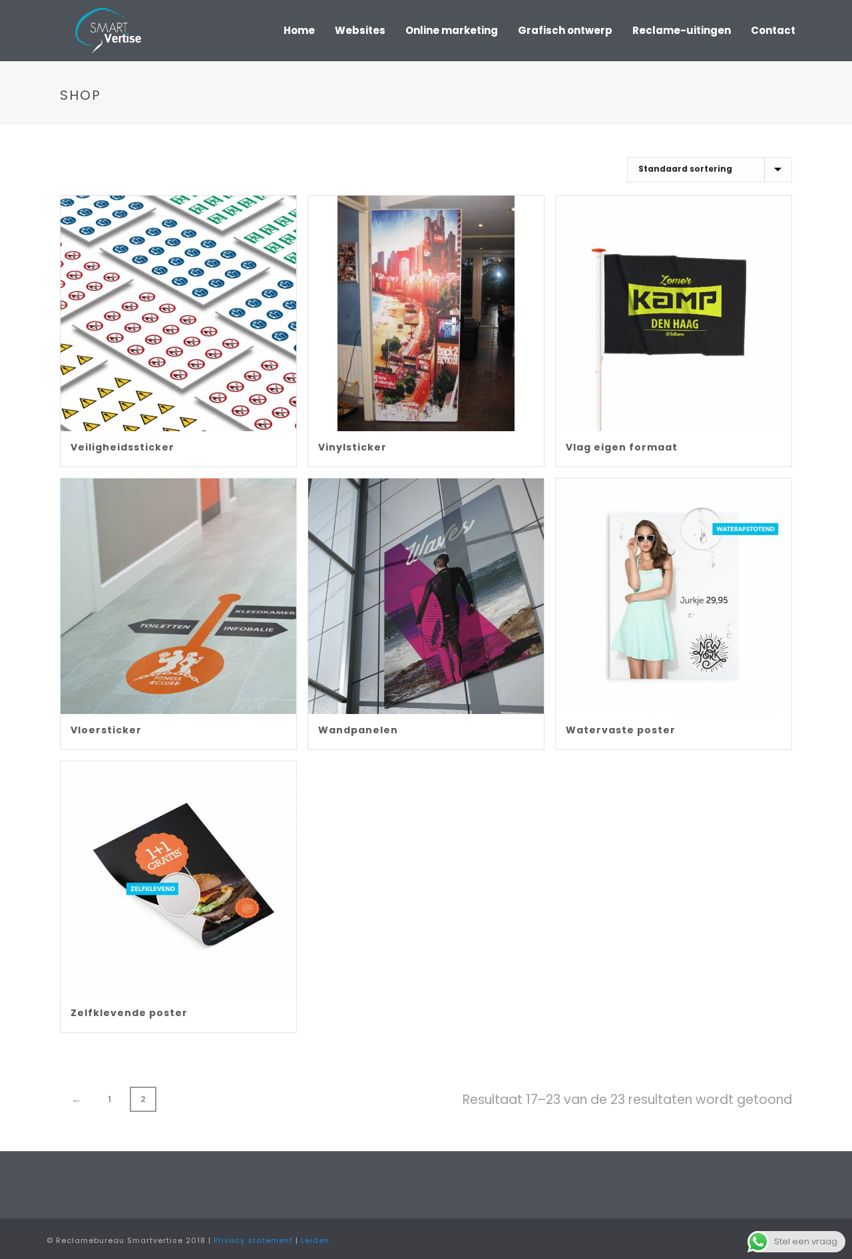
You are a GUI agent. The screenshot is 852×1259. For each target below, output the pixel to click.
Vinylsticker (352, 447)
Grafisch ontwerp (565, 30)
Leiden (315, 1240)
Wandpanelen (358, 730)
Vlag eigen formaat (622, 447)
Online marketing (451, 30)
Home (299, 30)
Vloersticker (106, 730)
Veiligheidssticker (122, 447)
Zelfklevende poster (129, 1012)
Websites (360, 30)
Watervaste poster (621, 730)
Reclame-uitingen (681, 30)
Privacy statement (253, 1240)
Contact (773, 30)
